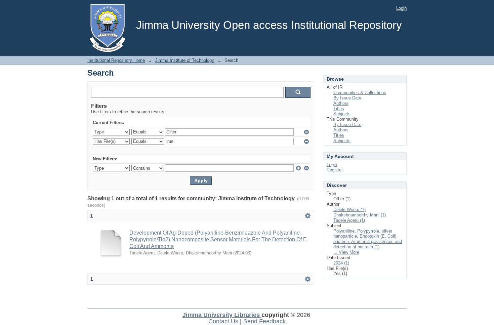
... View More (346, 252)
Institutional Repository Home (116, 60)
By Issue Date (347, 97)
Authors (340, 103)
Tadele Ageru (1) (349, 220)
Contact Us (223, 321)
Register (335, 169)
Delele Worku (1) (349, 209)
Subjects (342, 113)
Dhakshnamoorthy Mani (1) (359, 214)
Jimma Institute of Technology (184, 60)
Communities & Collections (359, 92)
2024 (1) (341, 263)
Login (401, 8)
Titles (338, 108)
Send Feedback (264, 321)
